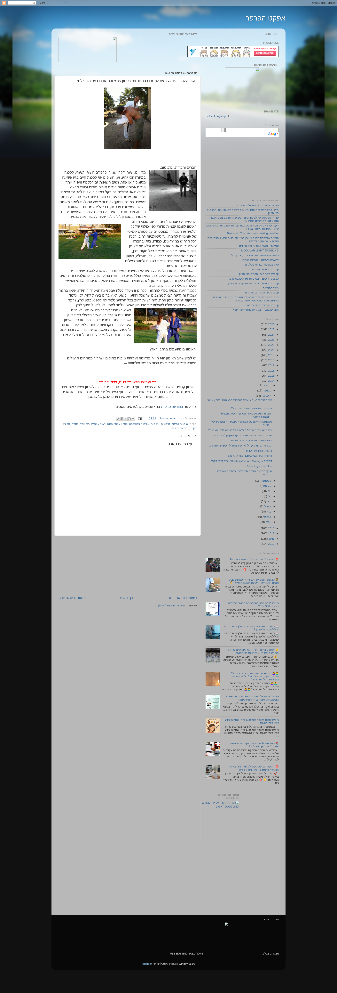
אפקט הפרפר (266, 18)
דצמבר (267, 385)
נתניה (75, 424)
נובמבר (266, 390)
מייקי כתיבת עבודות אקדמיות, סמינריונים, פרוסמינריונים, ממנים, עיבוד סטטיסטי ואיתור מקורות (245, 299)
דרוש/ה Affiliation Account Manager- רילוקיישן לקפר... (240, 461)
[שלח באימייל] (133, 419)
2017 (270, 365)
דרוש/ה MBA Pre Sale (259, 450)
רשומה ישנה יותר (71, 597)
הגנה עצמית (98, 424)
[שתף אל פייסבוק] (122, 419)
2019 (270, 355)
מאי (268, 501)
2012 (270, 533)
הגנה (110, 424)
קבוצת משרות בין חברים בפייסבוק (259, 274)
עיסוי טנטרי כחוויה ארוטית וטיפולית (251, 440)
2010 (270, 543)
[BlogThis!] (129, 419)
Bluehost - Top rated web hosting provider (253, 233)
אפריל (267, 506)
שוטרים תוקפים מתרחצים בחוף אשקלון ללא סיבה (243, 435)
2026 (270, 324)
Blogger (147, 963)
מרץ (268, 511)
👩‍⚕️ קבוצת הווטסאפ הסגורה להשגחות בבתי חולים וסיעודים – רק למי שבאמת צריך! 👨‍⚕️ (254, 581)
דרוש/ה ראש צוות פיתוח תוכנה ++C (251, 408)
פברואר (266, 516)
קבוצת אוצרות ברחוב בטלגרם (262, 305)
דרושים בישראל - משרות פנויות (260, 260)
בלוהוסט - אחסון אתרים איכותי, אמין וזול (255, 255)
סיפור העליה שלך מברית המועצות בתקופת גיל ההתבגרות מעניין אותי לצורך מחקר (252, 698)
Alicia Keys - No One (259, 466)
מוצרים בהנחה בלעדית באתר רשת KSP (256, 309)
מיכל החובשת (271, 288)
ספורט (66, 424)
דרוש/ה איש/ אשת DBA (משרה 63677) (249, 455)
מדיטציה (85, 424)
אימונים (165, 424)
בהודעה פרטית (172, 407)
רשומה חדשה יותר (182, 597)
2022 (270, 344)
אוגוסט (267, 486)
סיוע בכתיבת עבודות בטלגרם (262, 264)
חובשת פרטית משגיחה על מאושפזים (257, 205)
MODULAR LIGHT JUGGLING (260, 250)
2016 (270, 370)
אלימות (155, 424)
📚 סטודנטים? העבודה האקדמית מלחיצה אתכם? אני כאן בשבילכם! (254, 745)
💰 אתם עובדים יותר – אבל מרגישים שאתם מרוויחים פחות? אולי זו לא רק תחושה (253, 651)
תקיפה (193, 428)
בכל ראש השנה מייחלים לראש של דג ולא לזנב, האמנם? (240, 430)
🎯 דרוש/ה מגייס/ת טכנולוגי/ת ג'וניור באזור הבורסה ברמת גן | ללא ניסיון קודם (254, 768)
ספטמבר (265, 480)
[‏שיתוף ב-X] (126, 419)
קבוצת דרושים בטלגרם (265, 269)
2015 (270, 375)
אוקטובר (266, 395)
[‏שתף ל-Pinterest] (118, 419)
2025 (270, 329)
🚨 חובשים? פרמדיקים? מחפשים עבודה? (254, 559)
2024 (270, 334)
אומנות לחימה (179, 424)
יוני (269, 496)
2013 (270, 528)
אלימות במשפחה (139, 424)
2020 (270, 350)
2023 (270, 339)
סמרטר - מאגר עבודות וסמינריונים (259, 245)
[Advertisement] (127, 565)
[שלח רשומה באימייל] (140, 418)
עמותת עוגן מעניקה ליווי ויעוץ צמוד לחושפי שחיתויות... (240, 445)
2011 (271, 538)
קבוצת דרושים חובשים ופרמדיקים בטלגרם (254, 278)
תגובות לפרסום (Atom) (171, 605)
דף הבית (126, 597)
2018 (270, 360)
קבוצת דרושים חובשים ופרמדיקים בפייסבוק (253, 283)
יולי (269, 491)
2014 (270, 380)
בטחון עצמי (121, 424)
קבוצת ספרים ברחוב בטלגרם (262, 292)
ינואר (268, 522)
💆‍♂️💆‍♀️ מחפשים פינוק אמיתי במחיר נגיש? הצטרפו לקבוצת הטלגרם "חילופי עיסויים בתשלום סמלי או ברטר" (255, 676)
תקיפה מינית (179, 428)
